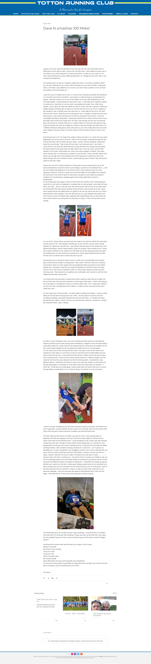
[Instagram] (72, 654)
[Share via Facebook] (44, 578)
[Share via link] (57, 578)
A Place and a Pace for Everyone (75, 9)
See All (115, 593)
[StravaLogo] (81, 654)
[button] (72, 14)
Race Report (47, 572)
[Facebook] (75, 654)
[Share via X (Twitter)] (48, 578)
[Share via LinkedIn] (52, 578)
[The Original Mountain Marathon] (103, 603)
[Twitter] (78, 654)
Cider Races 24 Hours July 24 (47, 600)
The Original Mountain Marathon (102, 614)
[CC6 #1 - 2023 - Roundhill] (75, 603)
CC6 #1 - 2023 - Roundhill (75, 614)
